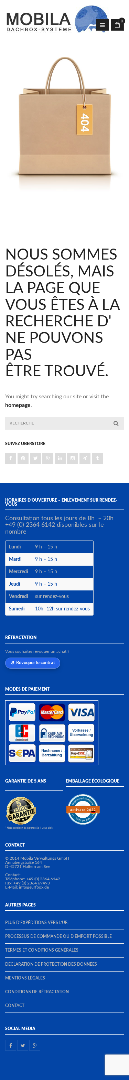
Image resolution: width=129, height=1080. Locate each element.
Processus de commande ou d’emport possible (58, 936)
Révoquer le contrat (35, 662)
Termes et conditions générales (41, 950)
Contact (14, 1006)
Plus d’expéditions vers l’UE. (36, 923)
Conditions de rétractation (37, 992)
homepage (18, 405)
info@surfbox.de (34, 887)
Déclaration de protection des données (51, 964)
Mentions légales (25, 978)
